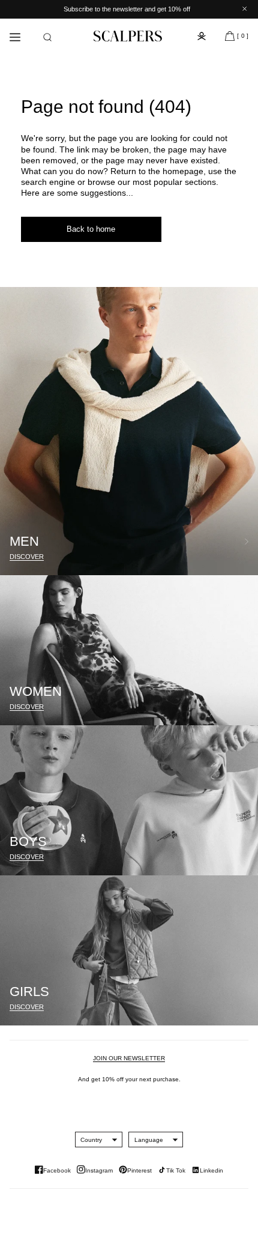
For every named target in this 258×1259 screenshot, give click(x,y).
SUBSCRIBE (189, 670)
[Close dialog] (243, 559)
